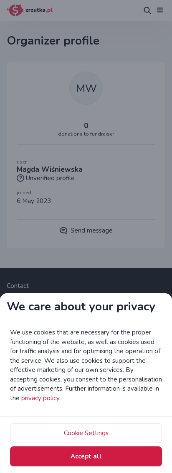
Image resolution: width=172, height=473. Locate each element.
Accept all (86, 456)
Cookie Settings (86, 433)
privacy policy (40, 398)
